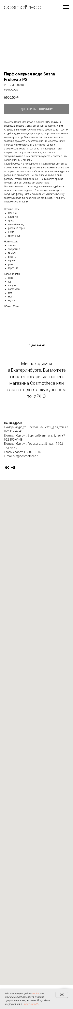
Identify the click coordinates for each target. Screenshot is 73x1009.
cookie (35, 993)
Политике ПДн (31, 1004)
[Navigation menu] (66, 7)
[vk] (6, 467)
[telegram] (13, 467)
